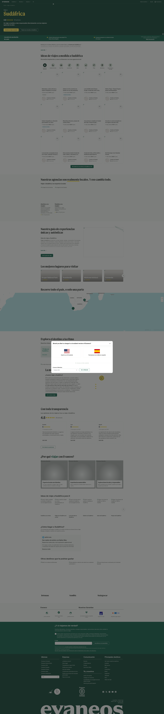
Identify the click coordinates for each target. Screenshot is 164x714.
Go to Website (84, 370)
